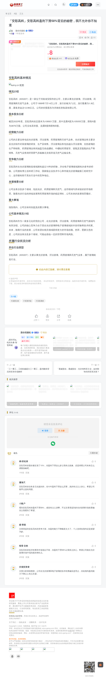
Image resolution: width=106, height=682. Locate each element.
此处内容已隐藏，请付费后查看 (54, 269)
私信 (94, 32)
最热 (15, 453)
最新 (9, 453)
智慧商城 (26, 626)
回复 (27, 472)
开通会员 (87, 4)
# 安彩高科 (40, 301)
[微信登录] (53, 443)
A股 (15, 13)
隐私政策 (22, 622)
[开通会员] (100, 664)
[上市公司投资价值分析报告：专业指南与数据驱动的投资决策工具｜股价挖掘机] (12, 595)
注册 (63, 430)
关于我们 (12, 622)
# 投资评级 (27, 301)
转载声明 (71, 630)
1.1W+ (31, 337)
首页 (9, 13)
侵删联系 (32, 622)
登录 (46, 430)
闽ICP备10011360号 (39, 626)
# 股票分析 (15, 301)
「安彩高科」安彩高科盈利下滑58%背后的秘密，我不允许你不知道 (53, 22)
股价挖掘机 (20, 30)
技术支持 (42, 622)
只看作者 (94, 452)
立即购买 (85, 64)
